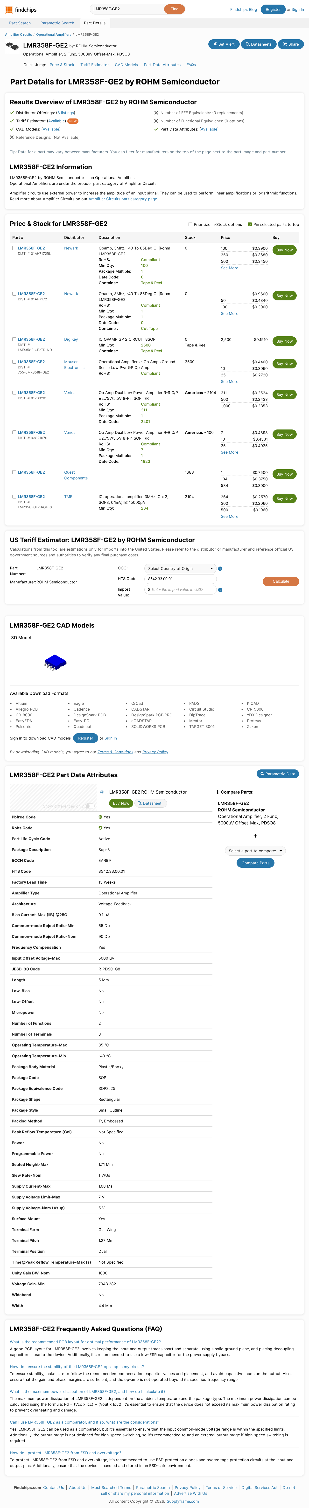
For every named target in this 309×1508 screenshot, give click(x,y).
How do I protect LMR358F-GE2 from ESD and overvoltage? (65, 1452)
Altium (21, 703)
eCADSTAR (141, 720)
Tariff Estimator (94, 64)
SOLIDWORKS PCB (148, 726)
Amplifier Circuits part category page (123, 198)
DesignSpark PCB (90, 714)
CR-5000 (255, 709)
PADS (194, 703)
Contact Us (53, 1487)
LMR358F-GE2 (31, 248)
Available (56, 120)
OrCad (137, 703)
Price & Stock (62, 64)
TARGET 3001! (202, 726)
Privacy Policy (155, 751)
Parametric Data (279, 773)
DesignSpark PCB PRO (151, 714)
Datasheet (152, 803)
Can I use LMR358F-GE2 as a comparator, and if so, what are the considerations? (84, 1422)
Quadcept (82, 726)
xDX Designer (259, 714)
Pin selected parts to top (276, 224)
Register (273, 9)
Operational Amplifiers (53, 34)
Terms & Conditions (115, 751)
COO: (123, 568)
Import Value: (124, 592)
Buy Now (284, 250)
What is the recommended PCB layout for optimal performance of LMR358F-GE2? (85, 1341)
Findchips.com (20, 10)
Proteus (254, 720)
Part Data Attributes (162, 64)
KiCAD (253, 703)
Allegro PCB (27, 709)
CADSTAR (140, 709)
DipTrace (197, 714)
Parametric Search (153, 1487)
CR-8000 (24, 714)
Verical (70, 392)
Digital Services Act (260, 1487)
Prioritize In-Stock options (218, 224)
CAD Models (126, 64)
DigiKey (71, 339)
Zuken (252, 726)
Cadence (82, 709)
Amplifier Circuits (18, 34)
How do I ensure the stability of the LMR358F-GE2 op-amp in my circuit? (77, 1366)
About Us (77, 1487)
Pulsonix (23, 726)
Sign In (298, 9)
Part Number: (18, 571)
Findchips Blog (243, 9)
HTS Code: (128, 578)
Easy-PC (81, 720)
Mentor (195, 720)
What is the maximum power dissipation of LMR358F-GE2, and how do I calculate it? (87, 1391)
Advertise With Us (190, 1493)
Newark (71, 248)
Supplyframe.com (183, 1501)
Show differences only (63, 806)
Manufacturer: (22, 582)
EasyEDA (24, 720)
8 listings (65, 112)
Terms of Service (221, 1487)
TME (68, 496)
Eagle (79, 703)
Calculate (281, 581)
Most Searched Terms (111, 1487)
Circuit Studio (201, 709)
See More (229, 267)
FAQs (191, 64)
